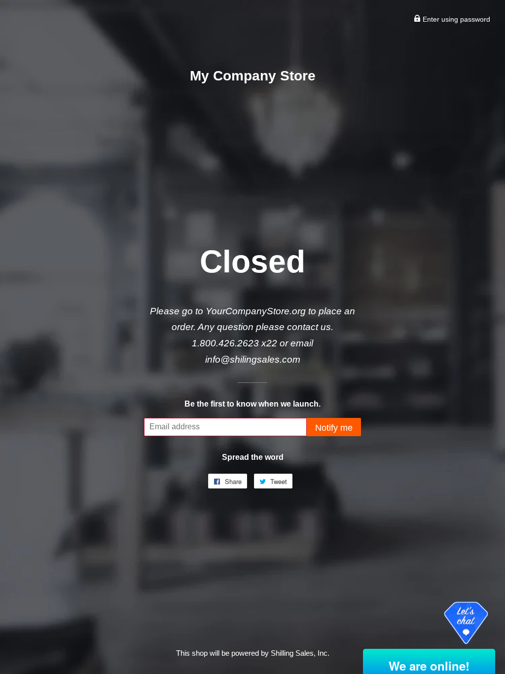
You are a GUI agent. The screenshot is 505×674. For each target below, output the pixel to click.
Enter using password (455, 19)
